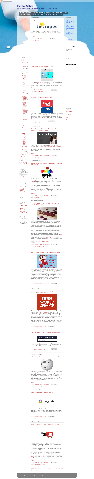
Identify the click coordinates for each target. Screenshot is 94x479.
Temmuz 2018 (25, 72)
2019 (22, 59)
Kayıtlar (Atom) (37, 470)
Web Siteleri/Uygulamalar (38, 12)
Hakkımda (28, 12)
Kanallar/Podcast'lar (50, 12)
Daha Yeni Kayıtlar (36, 468)
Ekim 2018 (24, 66)
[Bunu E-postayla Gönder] (49, 38)
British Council (40, 235)
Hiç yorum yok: (46, 89)
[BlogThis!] (50, 38)
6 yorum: (45, 416)
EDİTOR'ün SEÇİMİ (57, 14)
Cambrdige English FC (49, 237)
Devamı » (33, 36)
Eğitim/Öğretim (48, 14)
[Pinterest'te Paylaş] (53, 38)
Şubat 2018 (24, 152)
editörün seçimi (38, 246)
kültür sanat (43, 91)
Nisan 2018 (24, 149)
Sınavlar (65, 12)
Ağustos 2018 (24, 70)
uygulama (37, 40)
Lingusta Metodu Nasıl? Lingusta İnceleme (42, 392)
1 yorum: (45, 38)
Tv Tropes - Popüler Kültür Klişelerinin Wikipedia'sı (44, 20)
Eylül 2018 (24, 68)
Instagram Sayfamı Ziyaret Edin (70, 58)
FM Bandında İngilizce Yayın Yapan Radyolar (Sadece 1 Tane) (24, 177)
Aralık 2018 (24, 62)
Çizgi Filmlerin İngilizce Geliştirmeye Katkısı (42, 66)
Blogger (56, 475)
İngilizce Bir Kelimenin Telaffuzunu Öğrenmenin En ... (25, 98)
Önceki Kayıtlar (59, 468)
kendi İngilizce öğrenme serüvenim (47, 146)
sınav (67, 117)
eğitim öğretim (38, 91)
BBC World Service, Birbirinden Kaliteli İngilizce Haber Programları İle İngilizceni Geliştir (45, 291)
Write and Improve (45, 241)
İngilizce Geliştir (25, 6)
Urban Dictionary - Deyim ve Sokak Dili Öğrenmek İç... (24, 123)
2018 (22, 60)
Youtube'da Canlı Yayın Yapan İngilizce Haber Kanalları (45, 424)
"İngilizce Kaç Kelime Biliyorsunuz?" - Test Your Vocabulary (24, 163)
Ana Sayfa (22, 12)
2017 (22, 156)
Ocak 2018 (24, 154)
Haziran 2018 (24, 146)
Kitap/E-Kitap (59, 12)
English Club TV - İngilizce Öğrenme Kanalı (42, 97)
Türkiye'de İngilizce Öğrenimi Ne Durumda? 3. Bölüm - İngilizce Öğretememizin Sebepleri (45, 129)
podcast (43, 464)
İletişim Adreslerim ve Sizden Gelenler (35, 14)
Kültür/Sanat (22, 14)
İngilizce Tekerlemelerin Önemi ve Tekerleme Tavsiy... (25, 111)
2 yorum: (45, 120)
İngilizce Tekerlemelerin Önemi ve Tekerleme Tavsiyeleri (45, 252)
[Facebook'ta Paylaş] (52, 38)
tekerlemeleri (39, 82)
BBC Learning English (44, 312)
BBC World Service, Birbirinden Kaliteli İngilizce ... (24, 117)
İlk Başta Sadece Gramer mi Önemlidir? (23, 189)
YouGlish (40, 188)
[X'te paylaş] (51, 38)
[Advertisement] (47, 53)
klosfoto (42, 475)
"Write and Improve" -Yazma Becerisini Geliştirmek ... (24, 105)
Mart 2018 (24, 151)
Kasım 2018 (24, 63)
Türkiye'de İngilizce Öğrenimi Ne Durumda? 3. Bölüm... (25, 92)
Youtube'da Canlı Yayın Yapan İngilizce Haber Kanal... (24, 142)
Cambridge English (48, 235)
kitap (67, 112)
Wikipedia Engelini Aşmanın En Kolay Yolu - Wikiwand (45, 357)
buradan (32, 456)
